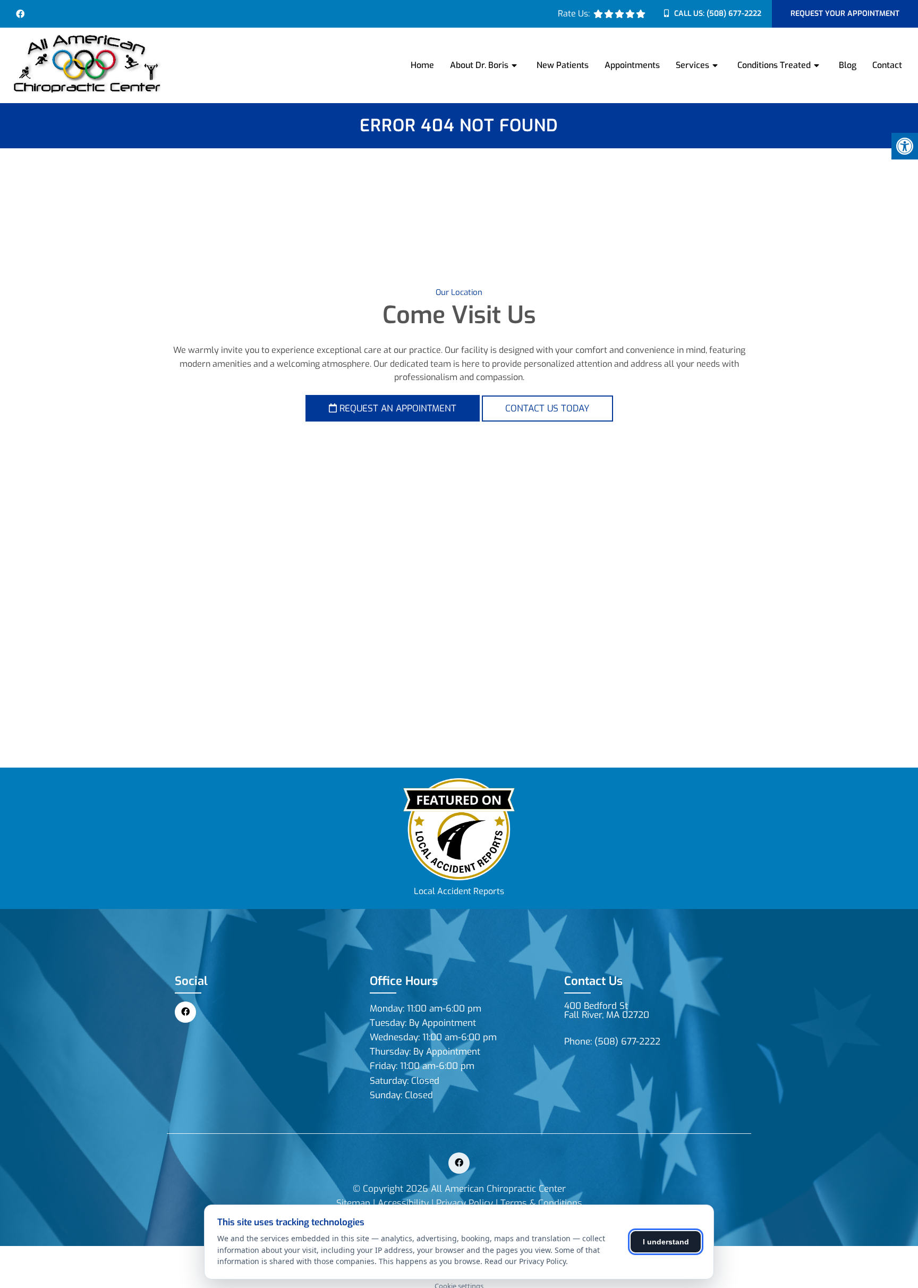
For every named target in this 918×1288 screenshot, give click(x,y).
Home (422, 65)
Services (692, 65)
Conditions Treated (774, 65)
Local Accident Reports (459, 891)
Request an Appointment (396, 408)
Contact (887, 65)
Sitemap (353, 1203)
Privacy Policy (464, 1203)
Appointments (632, 65)
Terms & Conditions (541, 1203)
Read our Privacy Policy (525, 1261)
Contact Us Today (547, 408)
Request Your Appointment (844, 14)
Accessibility (403, 1203)
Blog (847, 65)
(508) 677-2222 (734, 14)
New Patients (563, 65)
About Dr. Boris (479, 65)
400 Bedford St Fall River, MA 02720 (606, 1010)
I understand (666, 1242)
